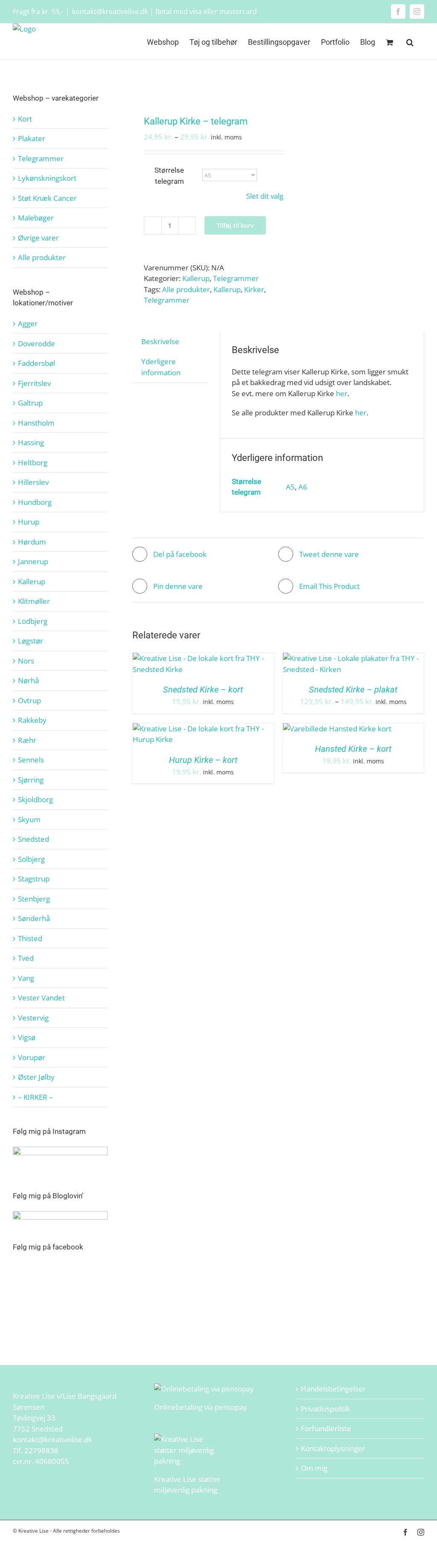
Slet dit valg (264, 196)
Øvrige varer (38, 238)
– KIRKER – (35, 1097)
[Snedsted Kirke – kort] (203, 658)
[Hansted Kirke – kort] (337, 728)
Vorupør (31, 1057)
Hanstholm (36, 423)
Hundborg (35, 502)
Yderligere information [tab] (161, 367)
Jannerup (33, 561)
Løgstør (30, 641)
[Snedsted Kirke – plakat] (353, 658)
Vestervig (33, 1018)
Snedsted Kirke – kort (203, 689)
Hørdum (32, 542)
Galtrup (30, 403)
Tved (26, 958)
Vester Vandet (41, 998)
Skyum (29, 819)
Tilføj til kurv (235, 225)
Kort (25, 119)
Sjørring (31, 780)
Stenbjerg (34, 899)
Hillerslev (33, 482)
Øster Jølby (36, 1077)
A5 (290, 487)
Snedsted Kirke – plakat (353, 689)
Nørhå (28, 680)
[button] (410, 41)
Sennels (31, 760)
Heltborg (32, 462)
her (341, 393)
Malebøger (36, 218)
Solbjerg (31, 859)
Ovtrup (29, 700)
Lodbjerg (32, 621)
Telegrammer (236, 278)
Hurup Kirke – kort (203, 760)
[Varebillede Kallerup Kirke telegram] (202, 88)
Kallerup (196, 278)
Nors (26, 661)
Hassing (31, 442)
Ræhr (27, 740)
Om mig (314, 1468)
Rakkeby (32, 720)
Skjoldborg (35, 799)
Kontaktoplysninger (333, 1448)
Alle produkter (186, 289)
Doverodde (36, 343)
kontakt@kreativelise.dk (52, 1439)
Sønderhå (34, 918)
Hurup (28, 522)
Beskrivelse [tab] (160, 341)
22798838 (41, 1450)
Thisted (30, 938)
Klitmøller (34, 601)
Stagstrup (34, 879)
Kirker (254, 289)
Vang (26, 978)
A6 (302, 487)
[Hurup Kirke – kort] (203, 728)
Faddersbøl (36, 363)
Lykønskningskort (47, 178)
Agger (28, 323)
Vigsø (26, 1037)
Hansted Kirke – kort (353, 749)
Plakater (31, 138)
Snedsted (33, 839)
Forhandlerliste (326, 1428)
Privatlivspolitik (325, 1409)
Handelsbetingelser (333, 1389)
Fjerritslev (34, 383)
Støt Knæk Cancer (47, 198)
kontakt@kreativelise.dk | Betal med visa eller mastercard (164, 11)
